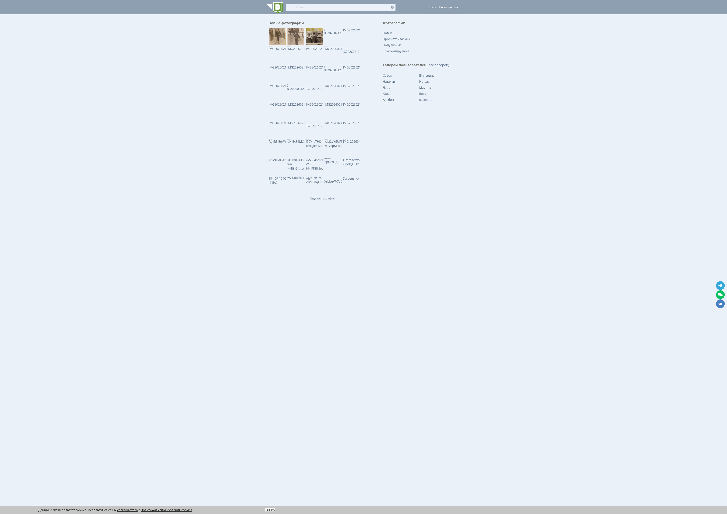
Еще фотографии (322, 198)
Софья (387, 75)
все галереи (438, 65)
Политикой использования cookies (166, 510)
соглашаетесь (127, 510)
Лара (386, 88)
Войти (432, 7)
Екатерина (426, 75)
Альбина (389, 100)
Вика (422, 94)
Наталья (389, 81)
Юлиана (425, 100)
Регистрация (448, 7)
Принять (270, 510)
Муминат (425, 88)
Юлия (387, 94)
